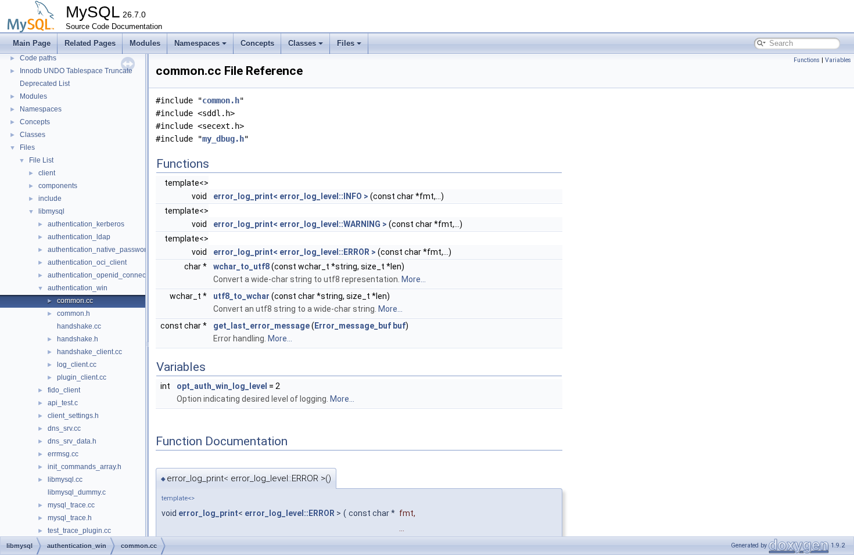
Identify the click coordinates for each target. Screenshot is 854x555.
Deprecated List (45, 84)
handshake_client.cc (89, 352)
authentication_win (77, 288)
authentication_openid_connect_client (108, 275)
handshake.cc (79, 326)
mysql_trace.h (70, 518)
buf (399, 325)
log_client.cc (76, 365)
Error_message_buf (352, 325)
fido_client (64, 390)
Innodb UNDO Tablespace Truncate (76, 71)
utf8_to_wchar (241, 296)
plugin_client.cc (81, 377)
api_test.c (63, 403)
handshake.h (77, 339)
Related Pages (90, 43)
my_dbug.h (223, 138)
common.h (73, 313)
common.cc (75, 301)
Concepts (257, 43)
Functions (807, 60)
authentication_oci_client (87, 262)
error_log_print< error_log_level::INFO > (290, 196)
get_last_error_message (261, 325)
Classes (302, 43)
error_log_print (208, 513)
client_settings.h (73, 416)
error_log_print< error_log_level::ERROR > (294, 252)
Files (345, 43)
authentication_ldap (79, 237)
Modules (145, 43)
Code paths (38, 58)
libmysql (51, 211)
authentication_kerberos (86, 224)
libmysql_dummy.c (77, 492)
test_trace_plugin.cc (79, 531)
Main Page (32, 43)
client (46, 173)
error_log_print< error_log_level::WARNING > (300, 224)
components (57, 186)
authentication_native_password (99, 250)
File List (41, 160)
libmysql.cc (65, 479)
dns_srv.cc (64, 428)
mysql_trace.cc (71, 505)
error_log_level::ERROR (290, 513)
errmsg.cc (63, 454)
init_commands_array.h (84, 467)
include (50, 198)
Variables (838, 60)
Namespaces (197, 43)
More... (413, 279)
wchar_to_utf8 (241, 266)
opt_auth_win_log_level (222, 386)
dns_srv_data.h (72, 441)
